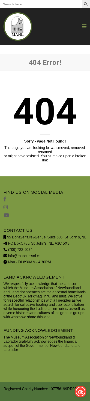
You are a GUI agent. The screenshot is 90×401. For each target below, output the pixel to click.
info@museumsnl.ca (24, 256)
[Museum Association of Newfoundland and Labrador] (17, 26)
